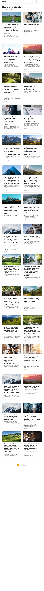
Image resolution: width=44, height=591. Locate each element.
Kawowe (5, 1)
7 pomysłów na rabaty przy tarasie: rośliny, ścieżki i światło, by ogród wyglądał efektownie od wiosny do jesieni (31, 359)
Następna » (24, 465)
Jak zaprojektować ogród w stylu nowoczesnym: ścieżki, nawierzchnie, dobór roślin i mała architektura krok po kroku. (11, 330)
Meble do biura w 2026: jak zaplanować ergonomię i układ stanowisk (32, 238)
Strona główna (39, 1)
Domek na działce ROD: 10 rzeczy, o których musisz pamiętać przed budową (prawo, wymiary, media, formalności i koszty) (10, 59)
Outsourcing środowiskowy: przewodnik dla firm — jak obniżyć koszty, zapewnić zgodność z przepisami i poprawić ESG (31, 446)
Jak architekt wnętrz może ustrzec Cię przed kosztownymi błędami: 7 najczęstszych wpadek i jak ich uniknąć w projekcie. (32, 330)
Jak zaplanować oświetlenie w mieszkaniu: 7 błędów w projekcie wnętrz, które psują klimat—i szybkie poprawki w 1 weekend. (11, 269)
